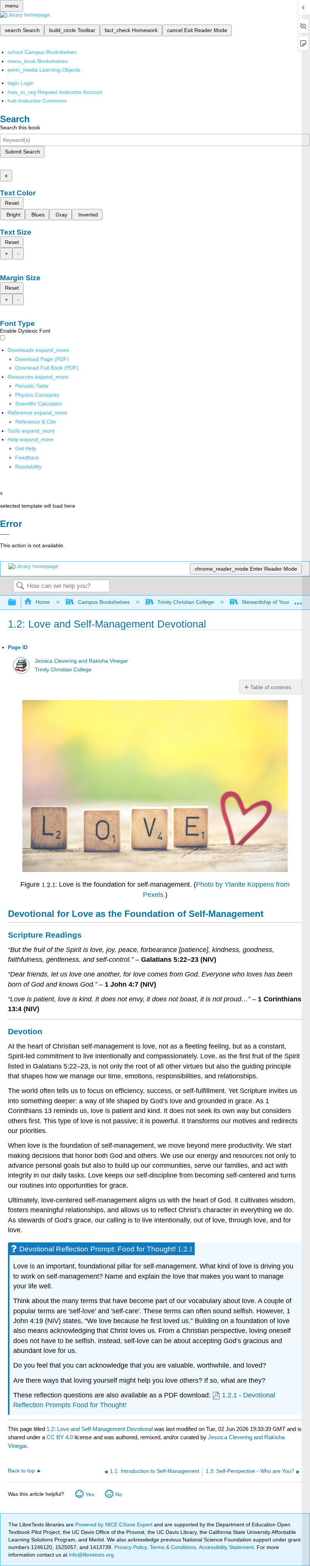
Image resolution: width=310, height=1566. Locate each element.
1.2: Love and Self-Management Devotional (99, 1429)
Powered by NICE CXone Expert (114, 1524)
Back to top (21, 1471)
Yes (89, 1494)
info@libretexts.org (90, 1555)
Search (20, 586)
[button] (27, 457)
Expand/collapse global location (298, 600)
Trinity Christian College (185, 602)
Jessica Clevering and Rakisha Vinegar (81, 661)
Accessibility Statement (226, 1547)
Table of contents (270, 687)
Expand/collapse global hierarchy (17, 602)
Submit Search (22, 152)
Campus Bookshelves (103, 602)
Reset (12, 203)
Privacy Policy (130, 1547)
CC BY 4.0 (59, 1437)
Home (42, 602)
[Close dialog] (4, 534)
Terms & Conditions (173, 1547)
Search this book (20, 127)
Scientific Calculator (38, 404)
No (118, 1494)
